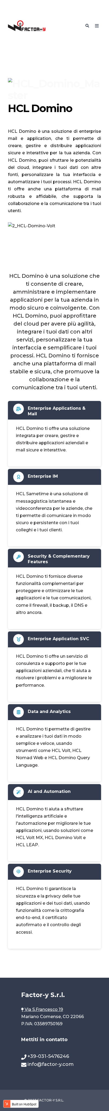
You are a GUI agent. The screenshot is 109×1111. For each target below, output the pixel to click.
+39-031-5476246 (48, 1056)
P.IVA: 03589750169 (42, 1023)
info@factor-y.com (51, 1064)
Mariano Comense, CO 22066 (52, 1016)
